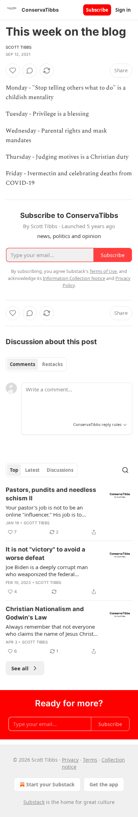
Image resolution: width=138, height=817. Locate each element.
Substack (34, 802)
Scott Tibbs (18, 47)
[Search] (125, 470)
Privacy (70, 759)
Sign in (123, 10)
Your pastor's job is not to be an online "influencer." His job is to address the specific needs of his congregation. (45, 511)
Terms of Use (103, 271)
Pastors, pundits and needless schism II (51, 494)
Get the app (104, 784)
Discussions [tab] (60, 470)
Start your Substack (50, 784)
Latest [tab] (32, 470)
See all (20, 668)
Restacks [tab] (52, 364)
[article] (69, 511)
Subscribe (97, 10)
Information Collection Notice (74, 278)
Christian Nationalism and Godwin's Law (45, 613)
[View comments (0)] (30, 70)
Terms (90, 759)
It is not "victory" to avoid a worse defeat (45, 553)
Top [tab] (14, 470)
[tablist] (36, 364)
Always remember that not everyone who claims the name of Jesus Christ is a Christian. (50, 630)
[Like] (13, 70)
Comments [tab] (22, 364)
